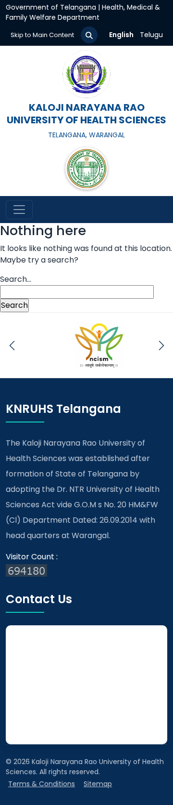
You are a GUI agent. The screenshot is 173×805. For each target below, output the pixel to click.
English (121, 35)
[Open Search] (89, 34)
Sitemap (98, 784)
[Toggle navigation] (19, 209)
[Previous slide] (12, 345)
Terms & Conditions (41, 784)
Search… (15, 279)
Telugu (151, 35)
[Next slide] (161, 345)
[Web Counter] (86, 570)
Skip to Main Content (42, 35)
